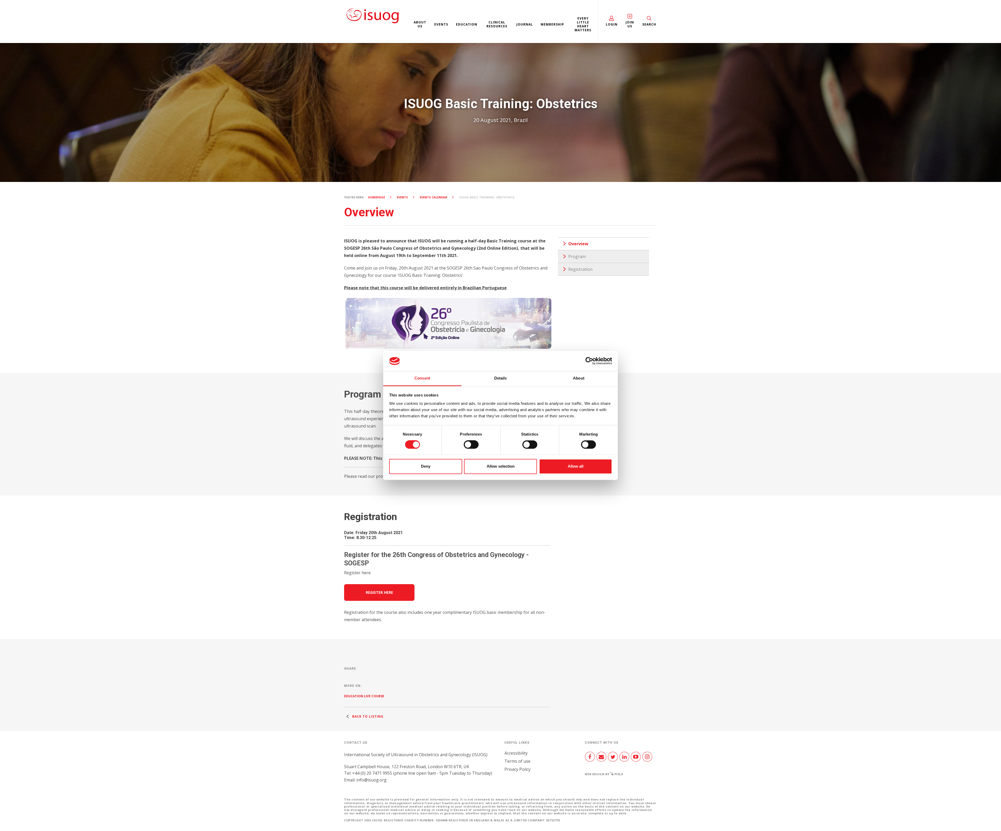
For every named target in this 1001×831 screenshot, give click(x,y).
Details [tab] (500, 378)
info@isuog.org (371, 780)
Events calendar (433, 197)
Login (612, 24)
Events (441, 24)
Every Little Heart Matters (583, 24)
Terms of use (517, 761)
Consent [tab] (422, 378)
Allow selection (501, 466)
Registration (580, 269)
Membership (552, 24)
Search (649, 24)
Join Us (630, 24)
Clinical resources (496, 24)
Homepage (376, 197)
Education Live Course (364, 696)
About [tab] (578, 378)
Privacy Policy (517, 769)
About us (420, 24)
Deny (425, 466)
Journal (524, 24)
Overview (578, 244)
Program (577, 256)
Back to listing (367, 716)
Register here (379, 592)
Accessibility (516, 753)
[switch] (471, 447)
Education (466, 24)
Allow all (575, 466)
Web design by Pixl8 (604, 774)
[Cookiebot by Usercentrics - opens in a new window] (589, 361)
